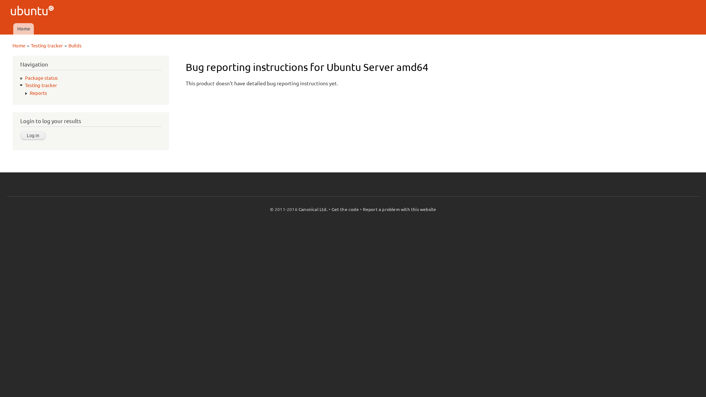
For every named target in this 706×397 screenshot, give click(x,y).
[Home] (33, 11)
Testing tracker (47, 45)
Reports (38, 93)
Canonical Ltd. (313, 209)
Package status (41, 78)
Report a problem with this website (399, 209)
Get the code (345, 209)
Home (23, 28)
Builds (75, 45)
